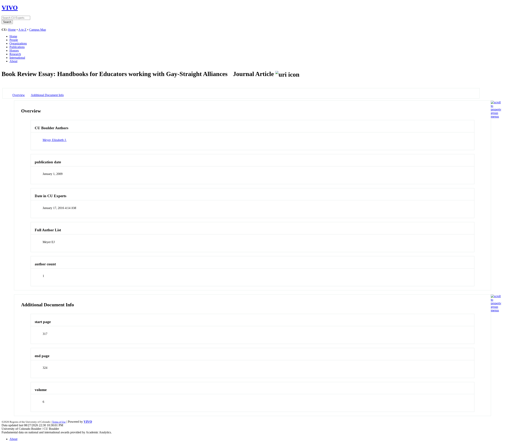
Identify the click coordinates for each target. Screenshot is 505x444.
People (13, 40)
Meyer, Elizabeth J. (54, 140)
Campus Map (37, 29)
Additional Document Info (47, 95)
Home (12, 29)
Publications (17, 47)
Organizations (18, 43)
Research (15, 54)
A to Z (22, 29)
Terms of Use (59, 421)
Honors (14, 50)
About (13, 61)
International (17, 57)
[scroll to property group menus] (496, 116)
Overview (18, 95)
